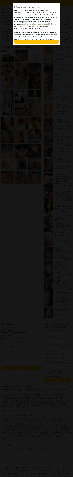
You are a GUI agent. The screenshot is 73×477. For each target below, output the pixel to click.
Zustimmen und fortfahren (36, 42)
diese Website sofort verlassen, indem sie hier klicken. (38, 24)
